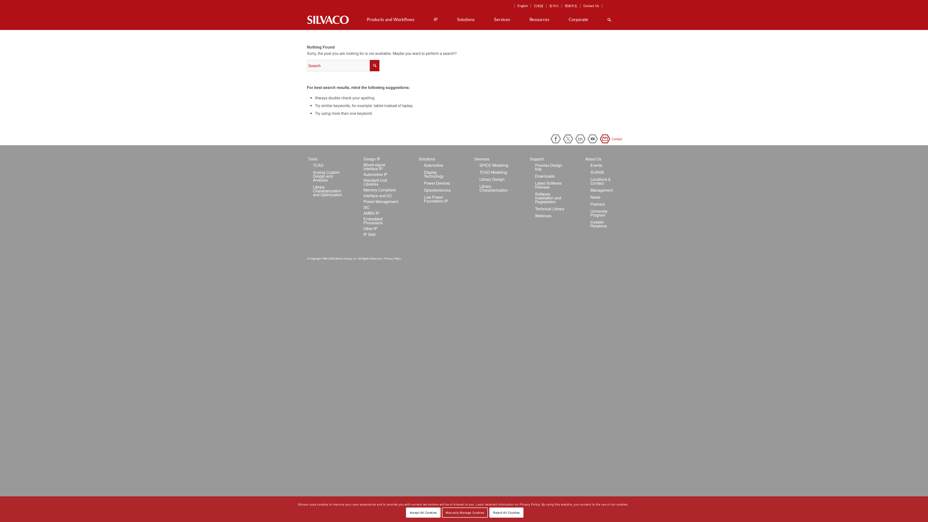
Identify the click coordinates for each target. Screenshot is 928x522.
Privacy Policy (392, 258)
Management (601, 190)
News (595, 197)
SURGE (597, 172)
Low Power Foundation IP (436, 199)
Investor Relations (598, 224)
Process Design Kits (548, 167)
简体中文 (571, 6)
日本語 (538, 6)
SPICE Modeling (493, 165)
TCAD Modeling (493, 172)
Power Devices (437, 183)
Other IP (370, 228)
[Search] (609, 19)
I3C (366, 207)
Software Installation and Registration (548, 197)
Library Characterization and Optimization (327, 190)
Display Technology (434, 174)
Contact (606, 138)
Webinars (543, 215)
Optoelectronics (437, 190)
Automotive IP (375, 174)
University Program (599, 213)
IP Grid (369, 234)
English (522, 6)
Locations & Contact (600, 181)
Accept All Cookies (423, 512)
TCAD (318, 165)
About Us (593, 159)
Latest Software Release (548, 185)
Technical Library (549, 208)
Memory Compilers (379, 190)
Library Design (492, 179)
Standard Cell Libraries (375, 182)
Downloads (545, 176)
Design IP (371, 159)
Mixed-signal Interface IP (374, 166)
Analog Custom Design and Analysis (326, 176)
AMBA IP (371, 213)
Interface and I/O (377, 195)
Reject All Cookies (506, 512)
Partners (597, 204)
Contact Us (591, 6)
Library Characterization (493, 188)
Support (537, 159)
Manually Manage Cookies (465, 512)
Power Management (380, 201)
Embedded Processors (373, 220)
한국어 (554, 6)
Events (596, 165)
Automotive (433, 165)
